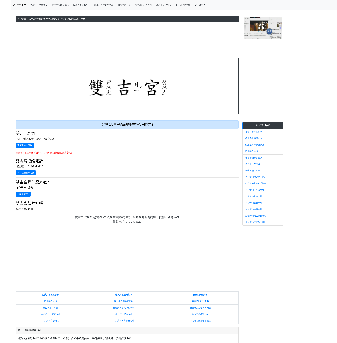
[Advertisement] (127, 40)
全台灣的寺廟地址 (50, 320)
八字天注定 (19, 4)
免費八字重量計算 (38, 5)
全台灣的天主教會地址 (123, 320)
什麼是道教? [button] (23, 194)
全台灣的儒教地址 (200, 314)
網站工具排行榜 (263, 125)
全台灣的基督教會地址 (200, 320)
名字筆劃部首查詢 (143, 5)
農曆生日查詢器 (163, 5)
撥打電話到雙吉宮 (25, 173)
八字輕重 (22, 19)
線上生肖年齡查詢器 (103, 5)
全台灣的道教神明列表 (200, 308)
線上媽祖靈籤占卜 (81, 5)
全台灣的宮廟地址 (123, 314)
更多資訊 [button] (199, 5)
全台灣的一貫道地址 (50, 314)
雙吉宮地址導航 (24, 145)
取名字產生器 (124, 5)
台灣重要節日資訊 (60, 5)
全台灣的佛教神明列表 (123, 308)
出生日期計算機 (182, 5)
